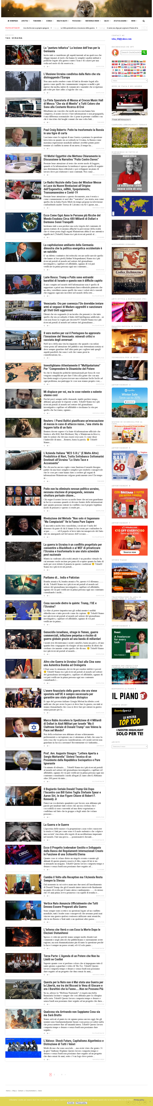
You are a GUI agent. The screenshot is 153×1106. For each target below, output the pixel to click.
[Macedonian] (138, 70)
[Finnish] (144, 64)
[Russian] (135, 72)
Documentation (31, 1091)
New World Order (92, 21)
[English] (135, 64)
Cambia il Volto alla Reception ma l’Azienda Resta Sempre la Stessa (73, 878)
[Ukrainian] (138, 75)
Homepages (14, 21)
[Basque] (128, 61)
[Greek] (122, 67)
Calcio (106, 21)
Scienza (49, 21)
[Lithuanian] (132, 70)
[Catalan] (144, 61)
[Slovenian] (116, 75)
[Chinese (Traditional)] (116, 64)
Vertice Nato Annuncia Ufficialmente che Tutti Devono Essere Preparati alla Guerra (71, 905)
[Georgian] (116, 67)
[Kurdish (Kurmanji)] (122, 70)
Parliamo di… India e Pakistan (61, 577)
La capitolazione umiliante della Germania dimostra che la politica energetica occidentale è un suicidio (73, 248)
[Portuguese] (128, 72)
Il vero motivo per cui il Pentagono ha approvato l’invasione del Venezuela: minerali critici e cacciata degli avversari (72, 336)
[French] (113, 67)
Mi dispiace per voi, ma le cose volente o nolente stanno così (73, 393)
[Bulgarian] (141, 61)
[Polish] (125, 72)
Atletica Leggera (120, 21)
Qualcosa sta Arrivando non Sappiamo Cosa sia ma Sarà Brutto (72, 1013)
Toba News (37, 21)
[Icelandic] (135, 67)
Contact (20, 1091)
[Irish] (141, 67)
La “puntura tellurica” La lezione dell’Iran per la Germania (72, 49)
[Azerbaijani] (125, 61)
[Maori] (144, 70)
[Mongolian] (113, 72)
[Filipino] (141, 64)
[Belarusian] (132, 61)
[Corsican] (119, 64)
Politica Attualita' (98, 296)
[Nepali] (116, 72)
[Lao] (125, 70)
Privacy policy (139, 1100)
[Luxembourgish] (135, 70)
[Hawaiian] (125, 67)
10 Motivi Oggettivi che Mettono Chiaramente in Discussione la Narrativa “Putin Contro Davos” (72, 157)
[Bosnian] (138, 61)
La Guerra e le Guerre (56, 824)
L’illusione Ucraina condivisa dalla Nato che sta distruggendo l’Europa (72, 75)
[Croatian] (122, 64)
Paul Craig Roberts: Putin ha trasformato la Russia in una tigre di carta (74, 131)
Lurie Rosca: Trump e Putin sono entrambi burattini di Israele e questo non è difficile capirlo (73, 279)
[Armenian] (122, 61)
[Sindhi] (144, 72)
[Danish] (128, 64)
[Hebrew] (128, 67)
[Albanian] (116, 61)
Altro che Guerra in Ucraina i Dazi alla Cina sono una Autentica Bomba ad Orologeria (72, 663)
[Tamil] (128, 75)
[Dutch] (132, 64)
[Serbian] (141, 72)
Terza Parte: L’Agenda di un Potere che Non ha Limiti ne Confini (72, 957)
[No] (150, 1101)
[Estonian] (138, 64)
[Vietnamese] (141, 75)
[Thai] (132, 75)
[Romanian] (132, 72)
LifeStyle (24, 21)
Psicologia (76, 21)
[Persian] (122, 72)
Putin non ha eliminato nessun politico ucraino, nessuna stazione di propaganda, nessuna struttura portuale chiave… (71, 492)
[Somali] (119, 75)
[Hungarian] (132, 67)
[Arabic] (119, 61)
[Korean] (119, 70)
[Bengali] (135, 61)
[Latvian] (128, 70)
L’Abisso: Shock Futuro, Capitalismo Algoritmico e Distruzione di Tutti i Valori (74, 1042)
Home (8, 1091)
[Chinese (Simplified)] (113, 64)
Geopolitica (100, 66)
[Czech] (125, 64)
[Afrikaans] (113, 61)
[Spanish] (122, 75)
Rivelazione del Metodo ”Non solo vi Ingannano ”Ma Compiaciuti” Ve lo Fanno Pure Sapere (71, 520)
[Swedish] (125, 75)
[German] (119, 67)
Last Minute (100, 745)
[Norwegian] (119, 72)
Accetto (70, 1103)
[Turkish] (135, 75)
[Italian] (144, 67)
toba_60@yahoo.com (121, 39)
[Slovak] (113, 75)
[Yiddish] (144, 75)
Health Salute (62, 21)
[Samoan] (138, 72)
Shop (14, 1091)
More (133, 21)
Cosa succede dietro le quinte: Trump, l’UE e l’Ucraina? (70, 604)
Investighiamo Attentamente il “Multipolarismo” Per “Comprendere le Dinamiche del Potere (72, 367)
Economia (100, 237)
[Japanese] (113, 70)
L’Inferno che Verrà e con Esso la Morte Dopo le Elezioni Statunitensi (72, 931)
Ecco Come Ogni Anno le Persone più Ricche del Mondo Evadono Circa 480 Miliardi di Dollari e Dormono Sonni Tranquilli (72, 219)
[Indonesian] (138, 67)
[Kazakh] (116, 70)
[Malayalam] (141, 70)
